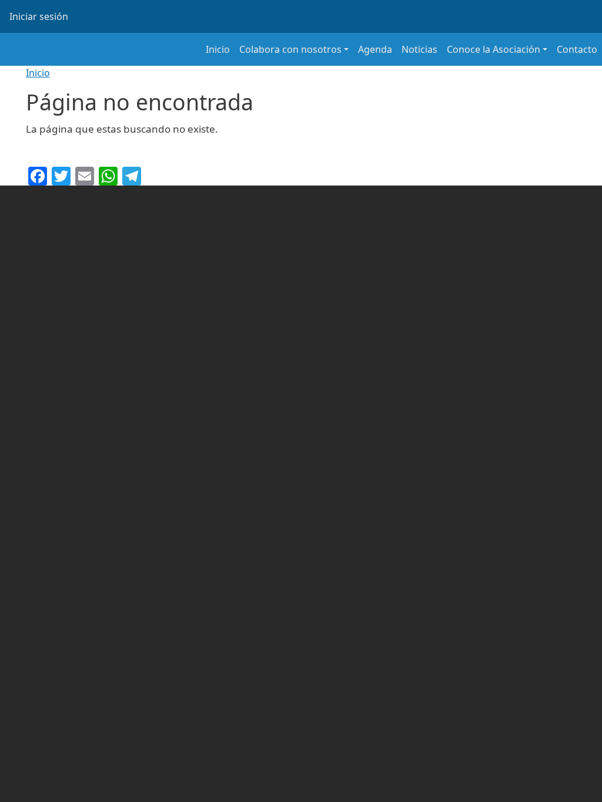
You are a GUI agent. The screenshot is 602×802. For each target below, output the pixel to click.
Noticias (419, 49)
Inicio (218, 49)
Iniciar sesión (38, 16)
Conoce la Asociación (493, 49)
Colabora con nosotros (290, 49)
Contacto (577, 49)
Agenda (375, 49)
